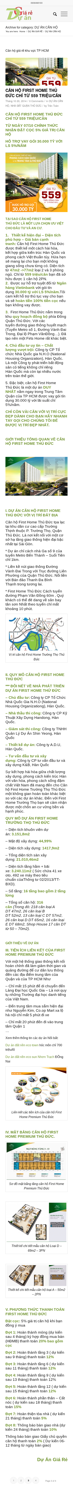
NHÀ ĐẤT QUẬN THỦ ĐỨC (26, 105)
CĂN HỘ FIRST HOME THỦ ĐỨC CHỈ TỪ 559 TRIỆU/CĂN (33, 92)
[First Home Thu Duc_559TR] (36, 72)
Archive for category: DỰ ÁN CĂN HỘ (31, 27)
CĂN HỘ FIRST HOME (35, 441)
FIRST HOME (46, 818)
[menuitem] (53, 14)
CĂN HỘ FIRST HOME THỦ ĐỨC (34, 114)
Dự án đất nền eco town (22, 1045)
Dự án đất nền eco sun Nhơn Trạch (29, 1057)
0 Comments (36, 101)
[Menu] (62, 14)
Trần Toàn (53, 105)
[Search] (53, 14)
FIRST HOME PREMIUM (35, 952)
